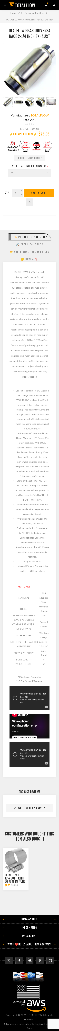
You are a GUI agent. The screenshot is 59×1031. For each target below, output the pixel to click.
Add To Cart (39, 192)
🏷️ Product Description (31, 237)
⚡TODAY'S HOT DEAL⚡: (24, 134)
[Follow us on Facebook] (19, 960)
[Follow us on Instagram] (50, 960)
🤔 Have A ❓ (29, 259)
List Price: (25, 129)
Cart (48, 3)
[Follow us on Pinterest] (40, 960)
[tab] (29, 236)
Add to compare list (29, 202)
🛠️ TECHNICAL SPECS (29, 244)
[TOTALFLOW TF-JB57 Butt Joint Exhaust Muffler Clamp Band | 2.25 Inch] (16, 860)
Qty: (7, 192)
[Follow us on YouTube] (29, 960)
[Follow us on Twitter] (9, 960)
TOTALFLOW (39, 115)
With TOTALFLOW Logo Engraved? (29, 166)
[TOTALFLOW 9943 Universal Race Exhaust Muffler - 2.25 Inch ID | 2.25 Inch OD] (51, 102)
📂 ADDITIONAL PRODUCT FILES (29, 251)
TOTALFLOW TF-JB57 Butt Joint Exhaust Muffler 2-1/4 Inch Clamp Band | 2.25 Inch (15, 881)
